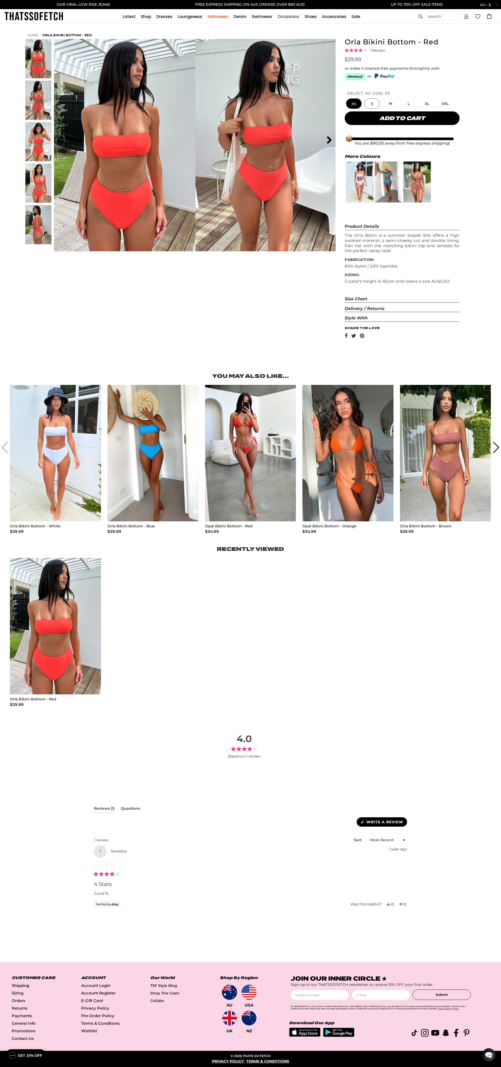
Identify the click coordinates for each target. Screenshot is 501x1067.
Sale (355, 16)
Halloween (218, 16)
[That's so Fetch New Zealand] (249, 1018)
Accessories (334, 16)
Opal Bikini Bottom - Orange (329, 526)
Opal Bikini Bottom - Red (229, 526)
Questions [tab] (130, 809)
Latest (129, 16)
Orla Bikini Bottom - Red (67, 35)
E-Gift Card (92, 1000)
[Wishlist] (477, 16)
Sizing (17, 993)
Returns (19, 1008)
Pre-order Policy (97, 1015)
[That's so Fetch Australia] (229, 992)
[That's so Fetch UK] (229, 1018)
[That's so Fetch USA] (249, 992)
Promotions (23, 1030)
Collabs (157, 1000)
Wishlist (89, 1030)
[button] (466, 15)
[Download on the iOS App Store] (304, 1035)
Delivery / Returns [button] (365, 308)
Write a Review (386, 823)
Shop (146, 16)
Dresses (164, 16)
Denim (240, 16)
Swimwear (262, 16)
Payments (22, 1015)
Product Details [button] (362, 226)
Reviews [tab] (104, 809)
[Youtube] (435, 1034)
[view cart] (489, 16)
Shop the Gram (165, 993)
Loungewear (190, 16)
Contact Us (23, 1038)
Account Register (98, 993)
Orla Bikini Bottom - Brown (426, 526)
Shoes (311, 16)
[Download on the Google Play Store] (338, 1035)
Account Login (95, 985)
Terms (456, 1009)
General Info (24, 1023)
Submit (442, 995)
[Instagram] (425, 1034)
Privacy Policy (95, 1008)
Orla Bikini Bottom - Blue (131, 526)
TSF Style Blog (163, 985)
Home (33, 35)
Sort (358, 840)
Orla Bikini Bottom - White (35, 526)
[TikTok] (414, 1034)
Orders (18, 1000)
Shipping (20, 985)
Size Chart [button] (356, 298)
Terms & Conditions (100, 1023)
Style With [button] (356, 317)
